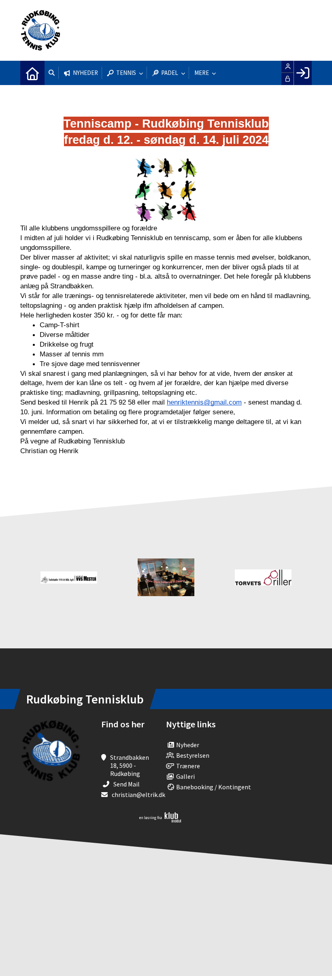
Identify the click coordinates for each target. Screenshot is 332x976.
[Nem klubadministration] (160, 820)
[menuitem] (32, 73)
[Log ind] (303, 73)
